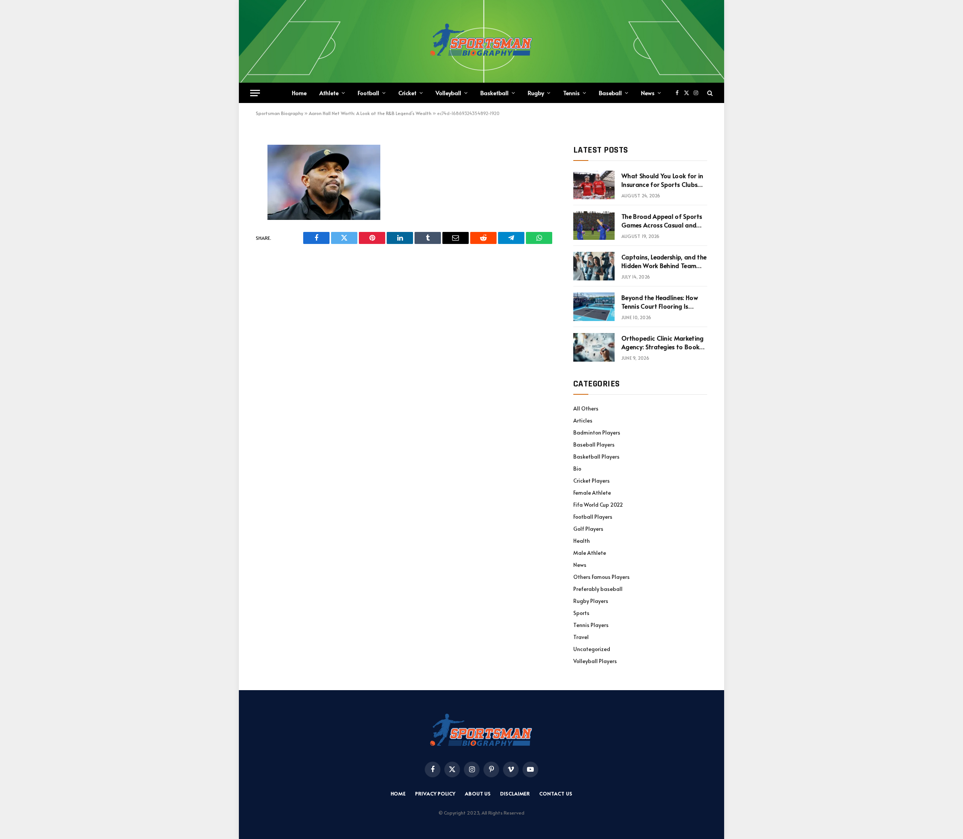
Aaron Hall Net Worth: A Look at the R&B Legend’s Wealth (370, 113)
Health (581, 540)
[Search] (709, 93)
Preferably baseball (598, 588)
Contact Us (555, 793)
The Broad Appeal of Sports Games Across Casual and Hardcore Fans (661, 220)
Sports (581, 612)
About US (478, 793)
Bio (577, 468)
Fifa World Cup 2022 (598, 504)
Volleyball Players (595, 661)
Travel (581, 637)
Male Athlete (589, 552)
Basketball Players (596, 456)
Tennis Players (591, 624)
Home (299, 93)
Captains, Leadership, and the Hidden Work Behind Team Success (663, 261)
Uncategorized (591, 649)
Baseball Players (594, 444)
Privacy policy (435, 793)
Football (368, 93)
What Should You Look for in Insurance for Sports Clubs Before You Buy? (662, 180)
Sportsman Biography (279, 113)
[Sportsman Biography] (481, 41)
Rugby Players (590, 600)
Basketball (494, 93)
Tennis (571, 93)
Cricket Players (591, 480)
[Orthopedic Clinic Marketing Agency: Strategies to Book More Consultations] (594, 347)
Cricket (407, 93)
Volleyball (448, 93)
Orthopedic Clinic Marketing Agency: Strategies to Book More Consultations (662, 342)
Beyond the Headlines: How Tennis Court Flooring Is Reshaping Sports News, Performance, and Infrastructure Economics (659, 301)
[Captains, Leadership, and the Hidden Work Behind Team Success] (594, 266)
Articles (582, 420)
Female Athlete (592, 492)
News (648, 93)
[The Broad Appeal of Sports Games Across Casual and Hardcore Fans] (594, 225)
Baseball (610, 93)
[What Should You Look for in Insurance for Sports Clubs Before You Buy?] (594, 185)
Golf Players (588, 528)
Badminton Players (596, 432)
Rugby (536, 93)
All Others (585, 408)
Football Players (592, 516)
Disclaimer (515, 793)
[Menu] (255, 93)
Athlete (329, 93)
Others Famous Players (601, 576)
